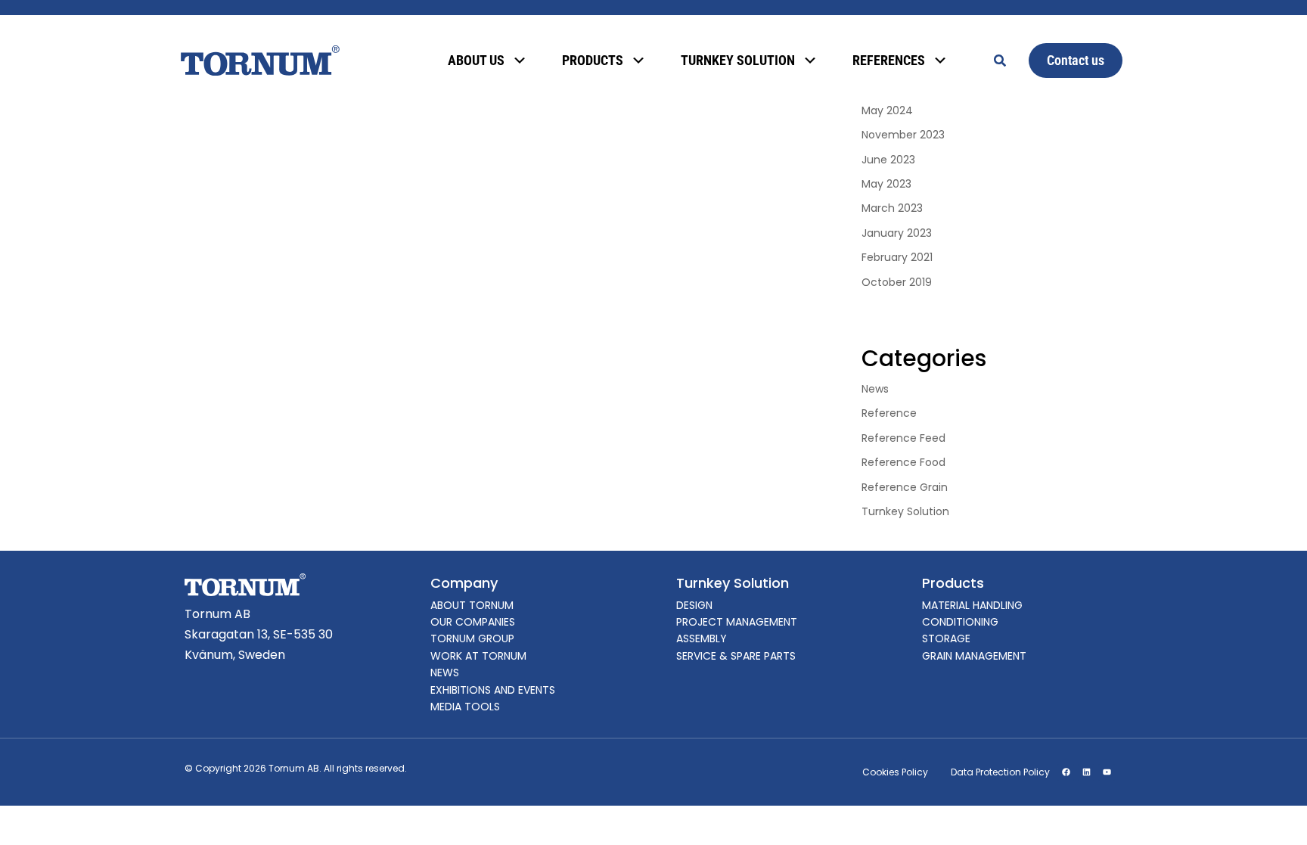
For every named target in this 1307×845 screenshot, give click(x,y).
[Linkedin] (1086, 772)
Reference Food (903, 462)
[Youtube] (1106, 772)
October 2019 (897, 282)
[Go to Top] (1275, 813)
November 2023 (903, 134)
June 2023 (888, 159)
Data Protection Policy (1000, 772)
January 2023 (897, 233)
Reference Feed (903, 438)
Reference (889, 413)
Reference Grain (905, 487)
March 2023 (892, 208)
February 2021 (897, 257)
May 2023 (886, 183)
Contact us (1075, 60)
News (875, 388)
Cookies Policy (895, 772)
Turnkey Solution (905, 511)
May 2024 (887, 110)
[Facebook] (1065, 772)
